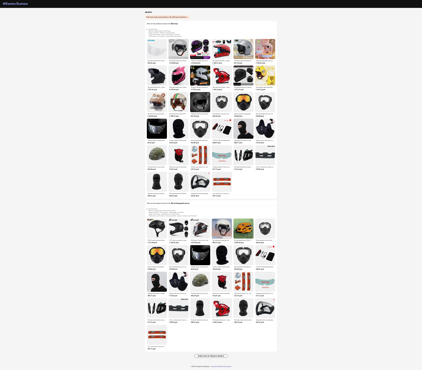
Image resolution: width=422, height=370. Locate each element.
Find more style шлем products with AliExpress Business (166, 17)
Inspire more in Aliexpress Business (211, 356)
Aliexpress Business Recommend (221, 366)
